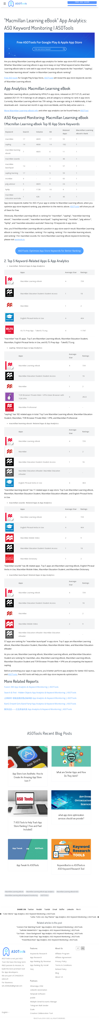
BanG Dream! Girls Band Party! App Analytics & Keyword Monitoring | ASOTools (40, 703)
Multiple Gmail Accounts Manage (43, 1001)
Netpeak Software (37, 994)
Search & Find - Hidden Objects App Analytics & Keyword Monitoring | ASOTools (40, 692)
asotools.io (20, 239)
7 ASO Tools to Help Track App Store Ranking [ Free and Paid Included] (28, 826)
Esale (32, 1009)
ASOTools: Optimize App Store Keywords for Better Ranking (49, 250)
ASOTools (48, 78)
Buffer (62, 909)
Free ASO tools (10, 78)
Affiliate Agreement (63, 957)
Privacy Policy (61, 961)
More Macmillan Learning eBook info (21, 110)
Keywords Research (38, 953)
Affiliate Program (62, 953)
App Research (36, 957)
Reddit (39, 909)
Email (55, 909)
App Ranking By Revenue (40, 961)
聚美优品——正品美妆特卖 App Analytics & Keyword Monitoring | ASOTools (38, 709)
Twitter (31, 909)
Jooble (32, 997)
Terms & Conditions (63, 965)
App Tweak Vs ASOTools (28, 865)
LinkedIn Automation (38, 990)
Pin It (78, 909)
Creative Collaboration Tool (41, 1013)
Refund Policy (60, 969)
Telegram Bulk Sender (39, 1005)
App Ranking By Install (39, 965)
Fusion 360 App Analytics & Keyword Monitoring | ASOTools (31, 687)
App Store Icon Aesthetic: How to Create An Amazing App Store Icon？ (28, 777)
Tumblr (47, 909)
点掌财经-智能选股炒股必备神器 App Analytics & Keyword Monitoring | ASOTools (40, 698)
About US (59, 977)
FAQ (32, 969)
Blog (57, 973)
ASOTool (84, 110)
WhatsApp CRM (36, 986)
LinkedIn (70, 909)
